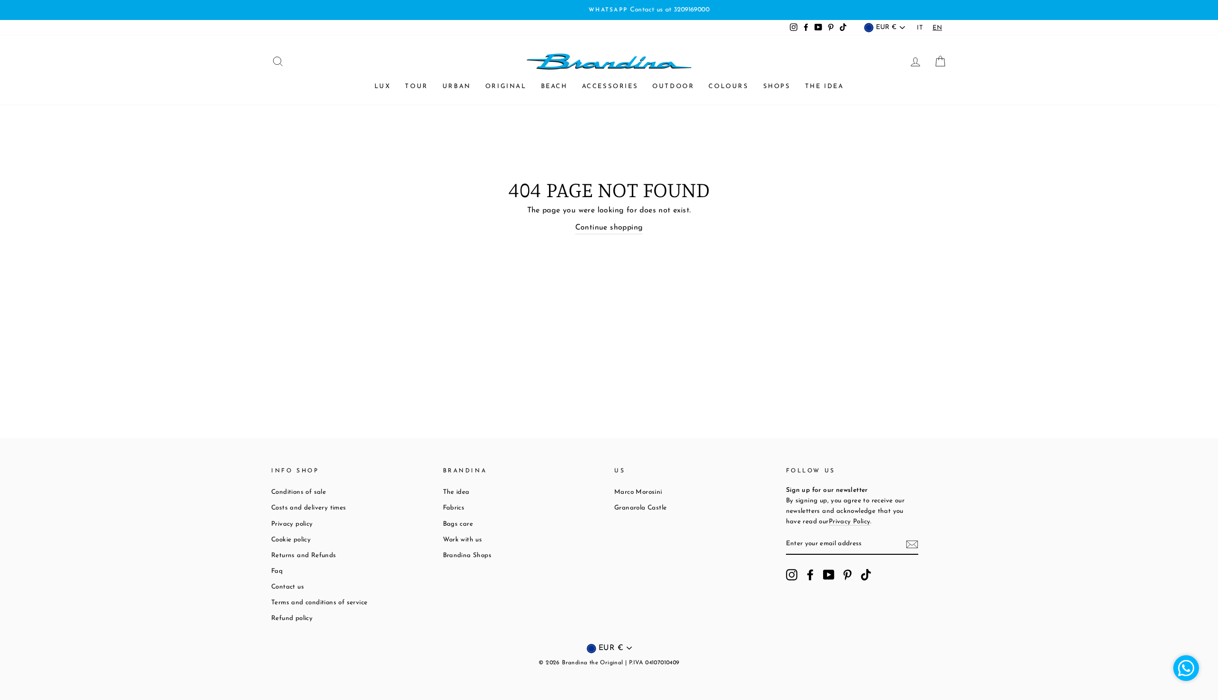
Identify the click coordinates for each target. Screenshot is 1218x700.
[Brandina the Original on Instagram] (791, 574)
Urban (456, 86)
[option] (609, 10)
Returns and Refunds (303, 555)
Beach (554, 86)
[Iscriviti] (912, 544)
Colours (728, 86)
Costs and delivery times (308, 508)
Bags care (458, 524)
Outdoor (673, 86)
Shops (777, 86)
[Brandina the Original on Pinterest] (847, 574)
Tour (416, 86)
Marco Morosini (638, 492)
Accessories (610, 86)
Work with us (462, 540)
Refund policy (292, 618)
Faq (277, 571)
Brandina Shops (467, 555)
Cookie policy (291, 540)
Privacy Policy (850, 522)
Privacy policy (292, 524)
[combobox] (937, 27)
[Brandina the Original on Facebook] (810, 574)
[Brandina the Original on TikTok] (866, 574)
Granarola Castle (640, 508)
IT (920, 28)
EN (937, 28)
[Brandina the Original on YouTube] (829, 574)
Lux (382, 86)
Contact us (287, 587)
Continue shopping (609, 227)
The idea (824, 86)
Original (506, 86)
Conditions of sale (298, 492)
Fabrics (454, 508)
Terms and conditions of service (319, 603)
